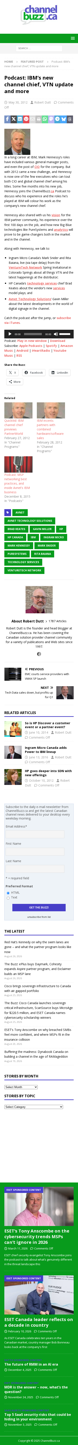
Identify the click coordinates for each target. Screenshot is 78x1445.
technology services (42, 283)
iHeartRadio (41, 350)
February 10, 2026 (19, 1331)
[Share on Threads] (70, 119)
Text (14, 897)
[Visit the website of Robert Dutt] (39, 654)
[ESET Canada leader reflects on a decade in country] (39, 1295)
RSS (19, 355)
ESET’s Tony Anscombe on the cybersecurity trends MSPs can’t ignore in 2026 (36, 1236)
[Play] (10, 334)
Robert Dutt (42, 102)
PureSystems (17, 554)
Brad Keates (16, 529)
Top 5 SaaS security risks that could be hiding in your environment (37, 1417)
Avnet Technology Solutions (30, 299)
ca (52, 191)
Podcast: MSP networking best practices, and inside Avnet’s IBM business (17, 483)
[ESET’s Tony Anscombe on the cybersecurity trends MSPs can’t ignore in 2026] (39, 1206)
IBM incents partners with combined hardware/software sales (50, 429)
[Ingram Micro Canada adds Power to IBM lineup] (13, 752)
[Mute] (56, 334)
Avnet (20, 512)
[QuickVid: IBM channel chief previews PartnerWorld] (18, 410)
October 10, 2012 (41, 780)
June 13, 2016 (38, 757)
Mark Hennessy (19, 545)
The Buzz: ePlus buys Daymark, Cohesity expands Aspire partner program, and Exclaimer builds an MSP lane (37, 969)
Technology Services (23, 562)
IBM (33, 537)
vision (56, 215)
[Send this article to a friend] (32, 119)
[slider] (65, 334)
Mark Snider (47, 545)
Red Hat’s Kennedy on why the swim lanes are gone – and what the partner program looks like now (37, 947)
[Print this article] (39, 119)
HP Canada (15, 537)
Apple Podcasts (30, 346)
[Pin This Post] (26, 119)
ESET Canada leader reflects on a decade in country (38, 1322)
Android (22, 350)
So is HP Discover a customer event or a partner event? (47, 725)
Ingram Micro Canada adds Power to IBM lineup (46, 750)
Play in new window (32, 341)
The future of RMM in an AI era (31, 1364)
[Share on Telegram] (57, 119)
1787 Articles (58, 621)
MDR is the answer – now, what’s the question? (36, 1389)
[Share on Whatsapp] (45, 119)
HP (61, 529)
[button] (72, 38)
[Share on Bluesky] (63, 119)
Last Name (13, 861)
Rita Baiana (42, 554)
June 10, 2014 (38, 732)
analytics (61, 229)
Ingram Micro (54, 537)
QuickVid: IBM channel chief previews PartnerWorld (14, 427)
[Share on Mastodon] (51, 119)
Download (57, 341)
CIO (37, 167)
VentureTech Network (25, 267)
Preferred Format (19, 886)
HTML (15, 892)
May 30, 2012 (18, 102)
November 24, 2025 (20, 1397)
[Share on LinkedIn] (20, 119)
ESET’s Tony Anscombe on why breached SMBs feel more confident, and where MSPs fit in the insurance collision (37, 1035)
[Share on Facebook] (7, 119)
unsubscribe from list (39, 916)
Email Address (16, 826)
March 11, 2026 (18, 1248)
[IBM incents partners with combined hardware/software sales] (51, 410)
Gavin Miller (42, 529)
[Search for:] (39, 48)
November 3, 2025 (20, 1425)
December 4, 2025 (19, 1370)
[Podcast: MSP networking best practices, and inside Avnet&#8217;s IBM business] (18, 464)
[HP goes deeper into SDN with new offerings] (13, 777)
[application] (39, 334)
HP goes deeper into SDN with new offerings (48, 773)
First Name (13, 843)
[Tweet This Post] (14, 119)
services (59, 288)
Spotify (51, 346)
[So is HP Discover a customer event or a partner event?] (13, 729)
